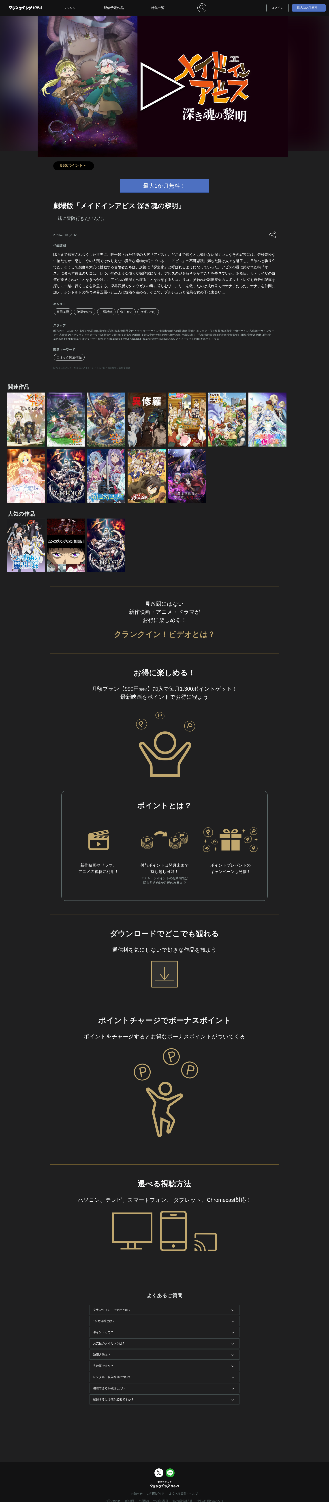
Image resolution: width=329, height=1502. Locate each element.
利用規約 (144, 1500)
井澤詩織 (106, 312)
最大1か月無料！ (309, 7)
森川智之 (126, 312)
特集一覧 (157, 8)
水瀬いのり (148, 312)
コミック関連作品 (69, 357)
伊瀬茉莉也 (84, 312)
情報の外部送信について (210, 1500)
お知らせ (137, 1493)
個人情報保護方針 (182, 1500)
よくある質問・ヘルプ (183, 1493)
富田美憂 (63, 312)
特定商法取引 (160, 1500)
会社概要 (130, 1500)
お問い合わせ (112, 1500)
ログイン (277, 7)
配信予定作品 (114, 8)
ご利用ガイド (155, 1493)
